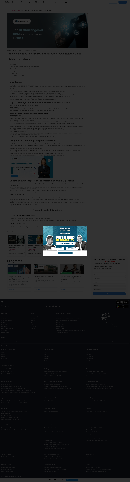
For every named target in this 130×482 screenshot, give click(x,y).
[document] (65, 241)
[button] (84, 228)
